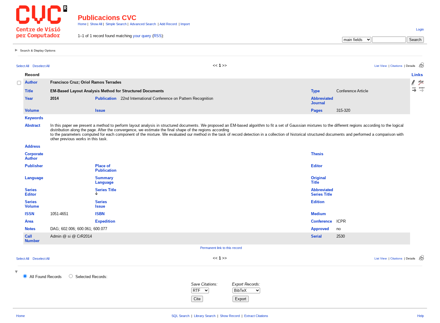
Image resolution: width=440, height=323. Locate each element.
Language (34, 178)
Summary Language (104, 180)
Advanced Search (143, 24)
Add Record (168, 24)
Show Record (230, 316)
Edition (317, 202)
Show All (96, 24)
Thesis (317, 154)
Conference (321, 221)
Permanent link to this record (221, 248)
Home (82, 24)
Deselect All (41, 66)
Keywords (34, 118)
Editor (316, 166)
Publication (105, 98)
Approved (320, 229)
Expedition (105, 221)
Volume (32, 110)
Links (417, 74)
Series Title (105, 190)
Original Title (318, 180)
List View (380, 65)
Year (29, 98)
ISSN (29, 214)
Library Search (205, 316)
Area (29, 221)
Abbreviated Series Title (322, 192)
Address (32, 146)
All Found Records (46, 276)
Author (31, 82)
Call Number (32, 238)
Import (185, 24)
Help (420, 316)
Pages (316, 110)
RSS (158, 36)
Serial (316, 236)
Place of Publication (105, 168)
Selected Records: (91, 276)
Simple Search (116, 24)
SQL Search (180, 316)
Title (29, 91)
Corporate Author (34, 156)
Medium (318, 214)
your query (142, 36)
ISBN (99, 214)
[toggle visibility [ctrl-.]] (17, 272)
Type (315, 91)
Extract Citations (256, 316)
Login (420, 29)
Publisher (34, 166)
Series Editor (31, 192)
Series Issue (101, 204)
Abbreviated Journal (322, 100)
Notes (30, 229)
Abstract (32, 125)
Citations (396, 65)
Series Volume (32, 204)
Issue (100, 110)
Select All (22, 66)
